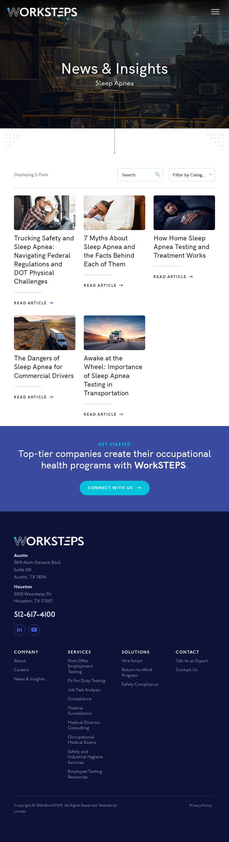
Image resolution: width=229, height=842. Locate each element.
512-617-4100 (34, 615)
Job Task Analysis (84, 690)
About (20, 661)
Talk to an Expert (192, 661)
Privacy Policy (200, 805)
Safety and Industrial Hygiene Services (85, 757)
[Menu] (215, 12)
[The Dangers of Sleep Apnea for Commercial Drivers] (44, 332)
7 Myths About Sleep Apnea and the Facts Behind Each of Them (109, 251)
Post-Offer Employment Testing (80, 666)
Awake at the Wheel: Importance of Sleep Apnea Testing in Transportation (113, 375)
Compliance (79, 699)
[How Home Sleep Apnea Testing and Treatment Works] (184, 212)
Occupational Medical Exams (82, 740)
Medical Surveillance (80, 711)
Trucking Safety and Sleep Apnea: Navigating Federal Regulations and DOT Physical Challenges (44, 259)
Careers (21, 670)
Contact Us (187, 670)
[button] (115, 488)
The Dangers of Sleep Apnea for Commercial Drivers (44, 366)
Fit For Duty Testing (86, 681)
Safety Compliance (140, 685)
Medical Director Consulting (84, 726)
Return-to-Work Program (137, 673)
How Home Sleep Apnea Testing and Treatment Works (181, 246)
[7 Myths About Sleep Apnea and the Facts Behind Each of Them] (114, 212)
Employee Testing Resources (85, 774)
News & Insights (29, 679)
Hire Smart (132, 661)
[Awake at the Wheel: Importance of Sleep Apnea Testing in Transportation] (114, 332)
